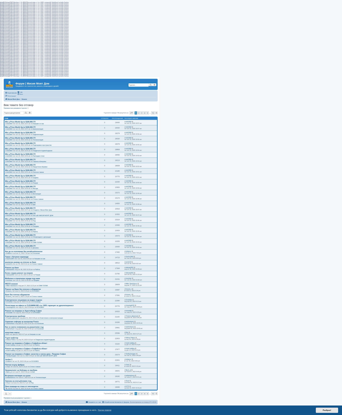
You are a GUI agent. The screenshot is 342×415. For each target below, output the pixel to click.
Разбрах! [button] (327, 410)
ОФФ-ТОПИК (37, 242)
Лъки (8, 383)
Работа (35, 231)
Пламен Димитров (13, 318)
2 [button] (138, 113)
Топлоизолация (38, 140)
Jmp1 (8, 366)
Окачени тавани (38, 172)
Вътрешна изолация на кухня (17, 376)
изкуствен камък (12, 332)
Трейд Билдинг (11, 356)
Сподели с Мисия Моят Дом (42, 210)
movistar (9, 280)
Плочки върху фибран (14, 365)
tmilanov (9, 253)
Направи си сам (38, 123)
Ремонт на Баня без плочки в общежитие (23, 289)
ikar (8, 334)
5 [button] (147, 113)
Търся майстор (11, 338)
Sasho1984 (10, 258)
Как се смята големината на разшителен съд (24, 327)
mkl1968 (9, 123)
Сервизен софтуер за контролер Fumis (22, 322)
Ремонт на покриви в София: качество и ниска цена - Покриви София (35, 354)
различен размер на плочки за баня (20, 262)
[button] (131, 112)
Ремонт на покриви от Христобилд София (23, 311)
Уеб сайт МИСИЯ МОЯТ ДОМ (43, 215)
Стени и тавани (38, 199)
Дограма (36, 248)
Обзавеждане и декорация (42, 237)
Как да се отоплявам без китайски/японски (23, 251)
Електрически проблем (15, 316)
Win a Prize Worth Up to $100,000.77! (20, 122)
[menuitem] (19, 92)
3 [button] (141, 113)
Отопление (36, 253)
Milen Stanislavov (12, 285)
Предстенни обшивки (40, 167)
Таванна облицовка (39, 161)
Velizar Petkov (11, 339)
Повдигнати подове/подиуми (42, 150)
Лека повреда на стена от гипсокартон (21, 386)
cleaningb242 (11, 307)
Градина (35, 177)
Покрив (35, 183)
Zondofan (10, 302)
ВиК (34, 204)
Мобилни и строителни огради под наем (22, 278)
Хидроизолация (38, 134)
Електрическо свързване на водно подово (23, 300)
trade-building (11, 345)
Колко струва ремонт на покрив (19, 273)
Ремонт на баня (12, 268)
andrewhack (11, 323)
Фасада (35, 188)
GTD (10, 388)
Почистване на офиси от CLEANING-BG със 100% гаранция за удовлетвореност (39, 305)
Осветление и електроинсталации (51, 318)
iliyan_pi (9, 372)
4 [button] (144, 113)
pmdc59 (9, 264)
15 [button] (153, 113)
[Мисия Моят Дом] (9, 84)
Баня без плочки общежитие (17, 295)
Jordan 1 (8, 359)
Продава (36, 226)
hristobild (9, 312)
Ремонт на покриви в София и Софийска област (26, 343)
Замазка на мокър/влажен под (18, 381)
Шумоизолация (38, 129)
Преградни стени (38, 156)
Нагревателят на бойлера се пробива (21, 370)
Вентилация (37, 194)
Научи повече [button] (104, 410)
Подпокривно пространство (42, 145)
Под (34, 221)
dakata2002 (10, 269)
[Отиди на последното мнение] (132, 121)
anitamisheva (11, 377)
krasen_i (9, 291)
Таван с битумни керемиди (16, 257)
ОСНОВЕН (35, 291)
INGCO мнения (11, 284)
